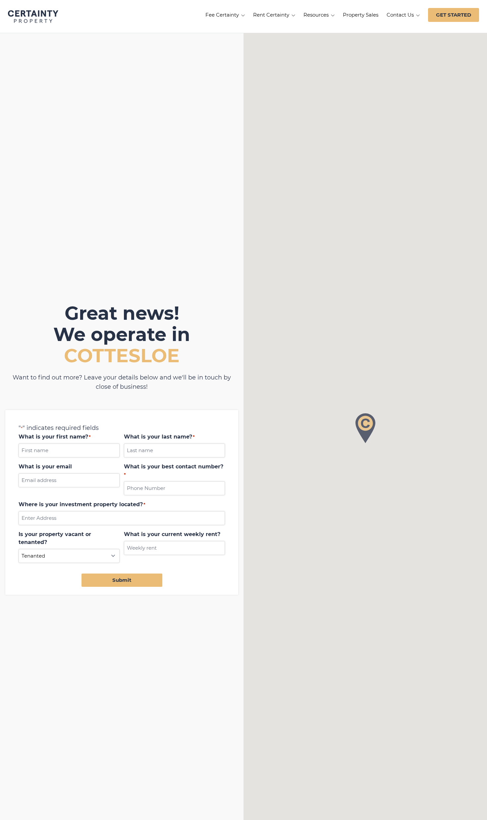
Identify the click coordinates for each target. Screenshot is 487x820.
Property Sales (360, 15)
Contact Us (401, 15)
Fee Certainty (222, 15)
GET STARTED (453, 15)
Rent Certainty (272, 15)
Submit (122, 580)
